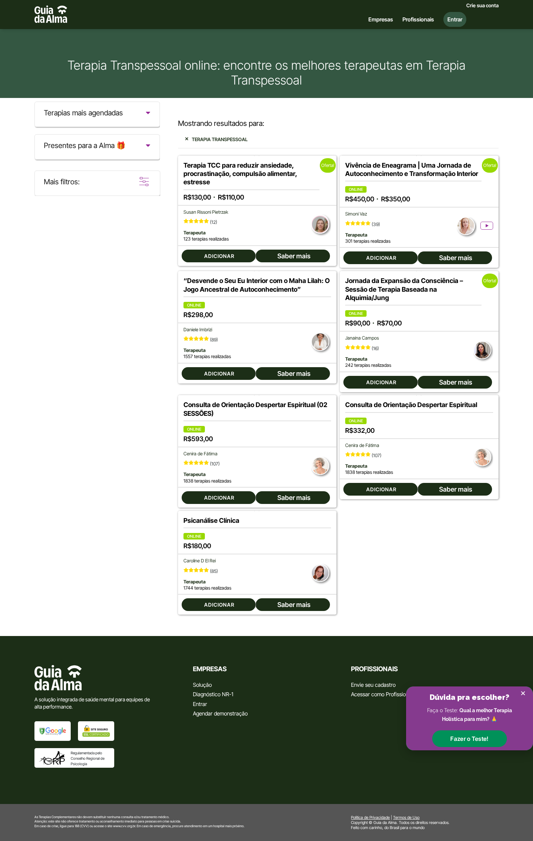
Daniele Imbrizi (197, 329)
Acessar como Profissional (382, 694)
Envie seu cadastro (373, 684)
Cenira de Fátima (200, 453)
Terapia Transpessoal (220, 139)
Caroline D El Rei (199, 560)
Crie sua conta (482, 5)
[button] (469, 738)
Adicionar (219, 256)
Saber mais (293, 256)
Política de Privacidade (370, 817)
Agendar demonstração (220, 713)
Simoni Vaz (356, 214)
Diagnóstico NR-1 (213, 694)
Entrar (200, 704)
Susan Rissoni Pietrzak (205, 212)
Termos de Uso (406, 817)
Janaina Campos (362, 338)
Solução (202, 684)
